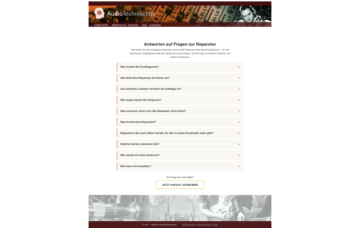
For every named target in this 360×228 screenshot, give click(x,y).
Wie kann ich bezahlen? (135, 166)
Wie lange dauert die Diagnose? (140, 99)
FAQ (144, 25)
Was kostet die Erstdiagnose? (139, 66)
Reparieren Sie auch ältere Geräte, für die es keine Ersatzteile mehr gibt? (167, 133)
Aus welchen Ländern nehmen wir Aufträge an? (151, 88)
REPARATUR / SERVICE (125, 25)
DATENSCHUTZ (204, 224)
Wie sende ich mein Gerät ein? (140, 155)
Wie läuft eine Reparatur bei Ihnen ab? (144, 77)
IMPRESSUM (188, 224)
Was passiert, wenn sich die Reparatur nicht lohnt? (153, 111)
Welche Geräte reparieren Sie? (140, 143)
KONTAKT (155, 25)
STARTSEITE (101, 25)
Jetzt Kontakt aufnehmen (180, 184)
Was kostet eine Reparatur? (138, 121)
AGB (215, 224)
